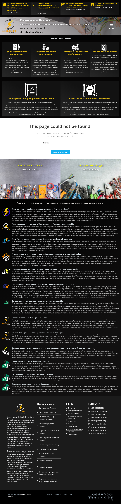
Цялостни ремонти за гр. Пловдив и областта (30, 361)
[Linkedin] (105, 494)
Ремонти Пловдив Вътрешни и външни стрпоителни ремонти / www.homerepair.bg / (45, 269)
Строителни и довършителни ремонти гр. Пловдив (32, 374)
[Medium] (108, 494)
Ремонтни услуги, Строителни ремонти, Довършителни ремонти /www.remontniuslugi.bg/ (48, 254)
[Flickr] (102, 494)
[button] (111, 25)
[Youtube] (92, 497)
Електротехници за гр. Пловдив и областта (29, 318)
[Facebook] (89, 494)
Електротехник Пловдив (30, 165)
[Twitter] (92, 494)
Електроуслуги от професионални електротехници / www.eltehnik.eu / (40, 209)
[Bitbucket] (95, 497)
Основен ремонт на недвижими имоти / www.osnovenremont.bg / (38, 301)
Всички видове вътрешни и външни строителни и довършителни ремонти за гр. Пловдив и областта (52, 348)
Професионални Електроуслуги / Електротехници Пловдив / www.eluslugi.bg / (43, 224)
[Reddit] (111, 494)
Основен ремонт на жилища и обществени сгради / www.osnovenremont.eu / (43, 284)
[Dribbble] (99, 494)
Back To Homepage (60, 152)
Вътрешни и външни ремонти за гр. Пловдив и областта (34, 384)
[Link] (99, 497)
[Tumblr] (89, 497)
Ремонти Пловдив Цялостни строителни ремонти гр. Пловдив (37, 333)
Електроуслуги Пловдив (90, 165)
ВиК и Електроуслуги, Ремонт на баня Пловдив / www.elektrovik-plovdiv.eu (42, 239)
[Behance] (95, 494)
